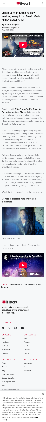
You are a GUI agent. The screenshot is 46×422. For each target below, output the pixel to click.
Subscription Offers (8, 381)
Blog (3, 370)
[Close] (43, 394)
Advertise (5, 367)
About (4, 363)
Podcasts (5, 346)
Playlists (5, 353)
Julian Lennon (15, 284)
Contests (27, 349)
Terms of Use (26, 414)
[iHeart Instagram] (15, 328)
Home (26, 367)
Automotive (28, 363)
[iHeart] (23, 3)
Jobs (3, 385)
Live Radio (5, 342)
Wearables (27, 370)
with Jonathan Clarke (16, 112)
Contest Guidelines (8, 378)
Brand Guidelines (8, 374)
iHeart (4, 338)
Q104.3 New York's (24, 109)
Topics (4, 284)
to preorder (14, 198)
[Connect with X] (9, 328)
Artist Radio (6, 349)
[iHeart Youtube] (22, 328)
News (26, 338)
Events (26, 346)
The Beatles (29, 284)
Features (27, 342)
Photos (26, 353)
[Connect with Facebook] (3, 328)
